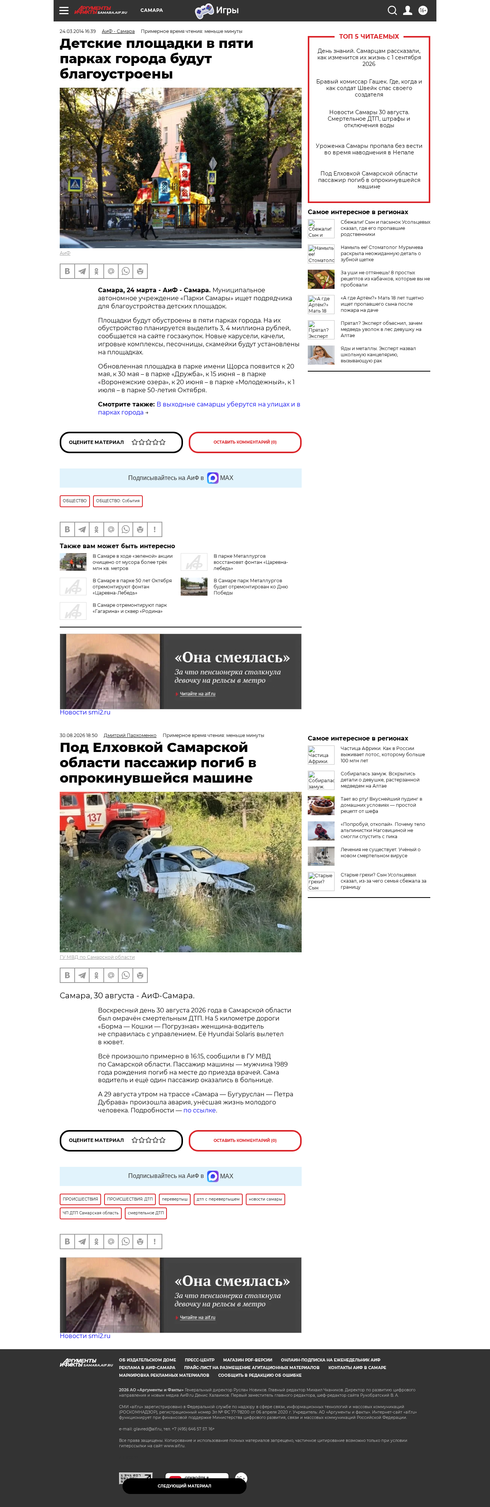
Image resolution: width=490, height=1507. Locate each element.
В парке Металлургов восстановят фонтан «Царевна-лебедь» (251, 562)
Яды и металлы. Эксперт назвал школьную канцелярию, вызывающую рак (378, 355)
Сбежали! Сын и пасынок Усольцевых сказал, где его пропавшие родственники (385, 228)
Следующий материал (184, 1486)
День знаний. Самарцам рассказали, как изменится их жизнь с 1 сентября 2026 (369, 57)
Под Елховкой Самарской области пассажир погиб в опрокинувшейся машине (369, 180)
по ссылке (199, 1110)
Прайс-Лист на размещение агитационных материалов (252, 1367)
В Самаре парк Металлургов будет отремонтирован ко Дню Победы (251, 587)
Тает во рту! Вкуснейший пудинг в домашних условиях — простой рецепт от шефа (381, 805)
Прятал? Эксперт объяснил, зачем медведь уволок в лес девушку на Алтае (381, 329)
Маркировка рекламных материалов (164, 1375)
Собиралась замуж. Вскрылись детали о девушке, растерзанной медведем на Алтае (380, 780)
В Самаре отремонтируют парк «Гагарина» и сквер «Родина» (130, 608)
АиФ (65, 253)
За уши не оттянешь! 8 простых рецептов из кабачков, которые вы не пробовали (385, 279)
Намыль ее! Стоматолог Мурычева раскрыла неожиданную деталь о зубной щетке (382, 253)
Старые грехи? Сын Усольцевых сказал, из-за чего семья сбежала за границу (383, 881)
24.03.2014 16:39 (78, 31)
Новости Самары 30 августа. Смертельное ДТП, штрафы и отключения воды (369, 119)
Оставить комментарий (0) (245, 442)
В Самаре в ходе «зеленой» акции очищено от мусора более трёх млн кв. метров (133, 562)
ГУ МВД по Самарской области (97, 957)
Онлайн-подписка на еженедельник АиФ (331, 1360)
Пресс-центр (199, 1360)
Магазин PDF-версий (247, 1360)
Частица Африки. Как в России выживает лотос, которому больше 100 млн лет (383, 754)
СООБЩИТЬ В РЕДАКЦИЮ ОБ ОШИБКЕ (260, 1375)
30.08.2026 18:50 (79, 735)
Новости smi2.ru (85, 712)
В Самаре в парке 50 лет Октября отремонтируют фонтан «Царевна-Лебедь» (132, 587)
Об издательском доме (147, 1360)
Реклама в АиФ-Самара (147, 1367)
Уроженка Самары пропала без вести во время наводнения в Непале (369, 149)
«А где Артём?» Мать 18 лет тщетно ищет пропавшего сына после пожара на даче (382, 304)
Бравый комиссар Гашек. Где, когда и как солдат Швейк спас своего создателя (369, 88)
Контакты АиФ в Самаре (357, 1367)
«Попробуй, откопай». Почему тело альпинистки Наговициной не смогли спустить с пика (383, 830)
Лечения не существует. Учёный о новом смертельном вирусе (381, 852)
